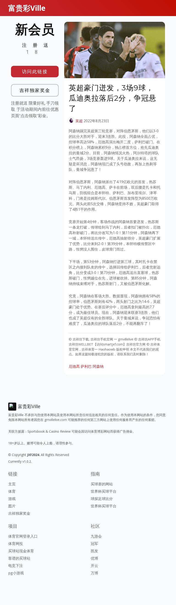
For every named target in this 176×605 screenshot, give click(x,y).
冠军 (94, 543)
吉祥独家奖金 (34, 90)
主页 (12, 483)
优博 (94, 558)
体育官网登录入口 (23, 536)
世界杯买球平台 (103, 491)
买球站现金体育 (21, 550)
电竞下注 (15, 565)
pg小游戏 (16, 572)
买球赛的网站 (102, 483)
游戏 (12, 498)
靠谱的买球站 (19, 558)
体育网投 (15, 543)
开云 (94, 565)
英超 (79, 120)
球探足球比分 (102, 498)
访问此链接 (35, 71)
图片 (12, 505)
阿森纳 (98, 366)
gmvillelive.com (55, 419)
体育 (12, 491)
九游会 (96, 536)
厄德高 (74, 366)
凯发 (94, 550)
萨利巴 (86, 366)
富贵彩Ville (26, 8)
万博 (94, 572)
